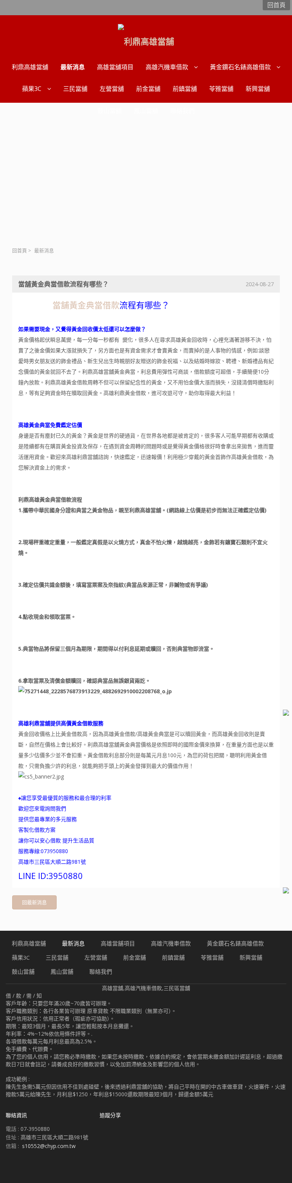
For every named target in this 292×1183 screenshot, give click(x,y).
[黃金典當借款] (50, 305)
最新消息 (44, 250)
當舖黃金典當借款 (85, 304)
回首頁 (19, 250)
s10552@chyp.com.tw (49, 1146)
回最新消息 (34, 902)
